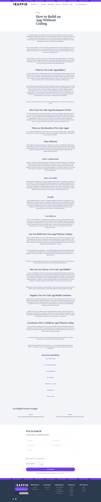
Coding (28, 162)
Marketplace (51, 4)
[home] (20, 4)
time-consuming (38, 146)
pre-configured (59, 113)
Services (35, 487)
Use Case (47, 489)
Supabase (71, 491)
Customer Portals (59, 487)
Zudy (71, 493)
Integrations (59, 493)
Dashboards (59, 489)
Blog (71, 4)
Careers (83, 489)
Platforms (58, 4)
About (83, 487)
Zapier (71, 489)
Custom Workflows (59, 491)
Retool (71, 487)
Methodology (35, 489)
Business (38, 12)
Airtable (71, 495)
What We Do (34, 4)
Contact (84, 491)
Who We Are (65, 4)
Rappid (68, 302)
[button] (34, 4)
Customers (43, 4)
